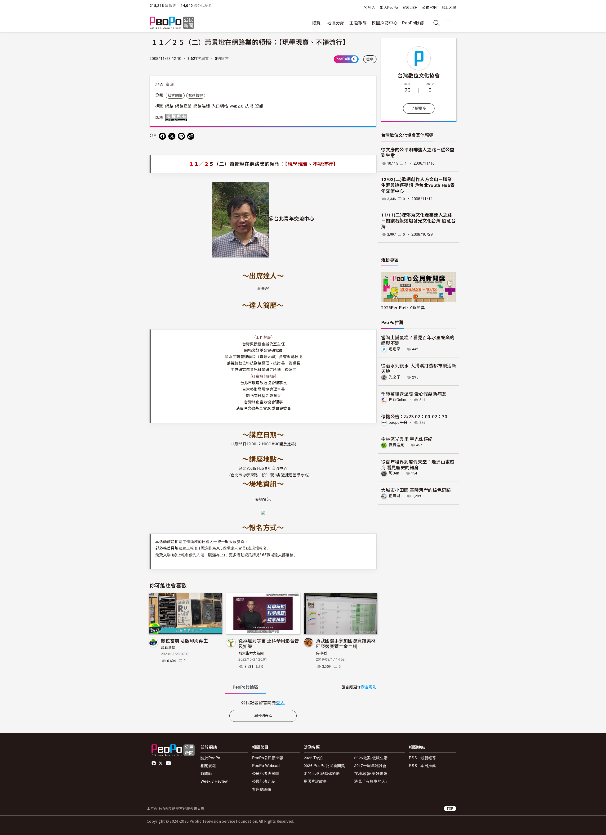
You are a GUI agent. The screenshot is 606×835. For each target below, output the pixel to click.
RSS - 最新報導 (422, 757)
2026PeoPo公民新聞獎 (403, 307)
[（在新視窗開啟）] (240, 219)
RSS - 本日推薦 (422, 765)
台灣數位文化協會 (419, 75)
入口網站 (220, 106)
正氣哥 (394, 496)
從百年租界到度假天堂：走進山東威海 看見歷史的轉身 (417, 464)
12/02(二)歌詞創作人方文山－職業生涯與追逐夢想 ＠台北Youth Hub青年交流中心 (418, 185)
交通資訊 (263, 499)
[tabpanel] (263, 702)
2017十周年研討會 (370, 765)
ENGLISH (410, 7)
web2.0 (236, 106)
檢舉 (369, 59)
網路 (169, 106)
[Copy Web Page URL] (190, 136)
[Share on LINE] (181, 136)
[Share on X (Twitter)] (171, 136)
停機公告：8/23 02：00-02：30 (414, 416)
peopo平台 (398, 422)
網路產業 (183, 106)
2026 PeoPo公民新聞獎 (324, 765)
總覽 (316, 22)
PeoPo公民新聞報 (268, 757)
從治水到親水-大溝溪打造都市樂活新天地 (418, 368)
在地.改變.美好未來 (370, 773)
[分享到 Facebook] (162, 136)
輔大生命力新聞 (251, 653)
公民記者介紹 (263, 781)
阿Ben (394, 473)
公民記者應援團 (265, 773)
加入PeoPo (389, 7)
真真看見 (396, 445)
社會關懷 (175, 95)
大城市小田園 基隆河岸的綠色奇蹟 (416, 490)
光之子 (394, 377)
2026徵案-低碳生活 (371, 757)
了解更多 (418, 108)
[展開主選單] (449, 23)
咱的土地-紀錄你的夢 (322, 773)
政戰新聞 (168, 647)
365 (277, 554)
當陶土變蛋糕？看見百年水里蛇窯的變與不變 (417, 340)
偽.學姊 (322, 653)
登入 (371, 7)
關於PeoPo (210, 757)
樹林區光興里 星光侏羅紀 (406, 439)
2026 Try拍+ (314, 757)
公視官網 (429, 7)
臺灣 (170, 84)
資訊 (259, 106)
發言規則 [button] (368, 687)
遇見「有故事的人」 (371, 781)
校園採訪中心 (384, 22)
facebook (154, 763)
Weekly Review (214, 781)
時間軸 (206, 773)
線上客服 (448, 7)
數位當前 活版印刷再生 (184, 640)
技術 (249, 106)
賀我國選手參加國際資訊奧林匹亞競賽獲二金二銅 (346, 643)
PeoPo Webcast (266, 765)
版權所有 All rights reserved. (177, 117)
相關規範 (208, 765)
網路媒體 (201, 106)
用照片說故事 (315, 781)
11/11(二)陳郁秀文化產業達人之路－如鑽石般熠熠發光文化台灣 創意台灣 (418, 220)
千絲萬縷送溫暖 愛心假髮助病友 (413, 393)
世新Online (398, 399)
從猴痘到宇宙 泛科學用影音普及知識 (268, 643)
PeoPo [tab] (245, 687)
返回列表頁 (263, 715)
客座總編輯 (262, 789)
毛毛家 (394, 349)
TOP (450, 808)
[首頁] (172, 23)
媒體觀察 (195, 95)
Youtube (169, 763)
